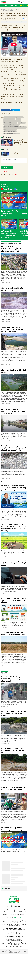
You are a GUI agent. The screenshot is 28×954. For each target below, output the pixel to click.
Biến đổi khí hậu (4, 665)
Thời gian (8, 174)
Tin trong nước (4, 627)
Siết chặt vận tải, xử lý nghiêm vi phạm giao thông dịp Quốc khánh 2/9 (13, 789)
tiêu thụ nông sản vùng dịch (10, 131)
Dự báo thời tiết (4, 855)
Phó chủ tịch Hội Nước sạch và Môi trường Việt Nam (14, 127)
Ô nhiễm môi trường (8, 10)
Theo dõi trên (4, 186)
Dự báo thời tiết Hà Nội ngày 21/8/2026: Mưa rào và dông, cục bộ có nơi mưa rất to (13, 679)
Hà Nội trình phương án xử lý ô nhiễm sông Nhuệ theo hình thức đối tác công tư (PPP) (13, 411)
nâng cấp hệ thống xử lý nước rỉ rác (11, 124)
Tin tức (6, 5)
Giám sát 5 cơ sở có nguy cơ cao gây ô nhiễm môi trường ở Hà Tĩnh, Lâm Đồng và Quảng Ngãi (13, 249)
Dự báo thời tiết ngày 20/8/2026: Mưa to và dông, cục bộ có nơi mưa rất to (8, 234)
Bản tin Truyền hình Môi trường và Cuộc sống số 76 (20, 142)
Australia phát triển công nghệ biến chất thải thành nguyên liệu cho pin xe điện (14, 563)
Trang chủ (3, 9)
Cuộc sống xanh (4, 556)
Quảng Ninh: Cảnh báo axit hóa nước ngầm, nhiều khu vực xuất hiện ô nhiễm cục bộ (12, 329)
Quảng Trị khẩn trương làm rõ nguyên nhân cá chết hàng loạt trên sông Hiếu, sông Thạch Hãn (14, 448)
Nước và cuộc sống (14, 5)
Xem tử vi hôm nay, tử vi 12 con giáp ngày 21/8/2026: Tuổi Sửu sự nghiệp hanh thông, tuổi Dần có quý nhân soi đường (14, 528)
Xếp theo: (3, 174)
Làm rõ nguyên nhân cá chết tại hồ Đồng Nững (13, 371)
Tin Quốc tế (3, 593)
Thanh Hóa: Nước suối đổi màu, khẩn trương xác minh (12, 289)
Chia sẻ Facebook (7, 109)
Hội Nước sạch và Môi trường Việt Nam (12, 120)
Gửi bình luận (7, 167)
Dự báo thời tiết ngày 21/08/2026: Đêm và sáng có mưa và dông (14, 213)
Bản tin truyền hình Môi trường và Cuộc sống (13, 117)
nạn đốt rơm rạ (22, 122)
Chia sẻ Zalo (17, 109)
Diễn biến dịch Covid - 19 (9, 119)
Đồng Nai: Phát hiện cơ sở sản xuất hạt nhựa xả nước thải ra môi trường (13, 713)
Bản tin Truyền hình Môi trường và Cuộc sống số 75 (18, 152)
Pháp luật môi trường (5, 743)
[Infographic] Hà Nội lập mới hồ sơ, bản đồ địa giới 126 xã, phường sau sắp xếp (13, 600)
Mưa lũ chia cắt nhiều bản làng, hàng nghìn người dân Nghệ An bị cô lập (13, 751)
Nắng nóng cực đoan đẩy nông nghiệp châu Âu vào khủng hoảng (13, 634)
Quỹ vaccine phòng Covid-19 (10, 129)
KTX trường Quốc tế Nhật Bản (10, 122)
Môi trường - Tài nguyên (13, 9)
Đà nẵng (18, 119)
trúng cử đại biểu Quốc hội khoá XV (11, 133)
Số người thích (14, 174)
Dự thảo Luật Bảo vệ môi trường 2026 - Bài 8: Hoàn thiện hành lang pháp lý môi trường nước (13, 488)
